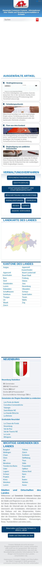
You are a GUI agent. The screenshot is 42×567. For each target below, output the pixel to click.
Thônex (25, 450)
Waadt (5, 303)
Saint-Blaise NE (10, 410)
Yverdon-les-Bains (10, 466)
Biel (23, 477)
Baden (24, 480)
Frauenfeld (26, 466)
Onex (5, 458)
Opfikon (25, 469)
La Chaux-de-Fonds (11, 423)
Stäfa (24, 463)
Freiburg (25, 278)
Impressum (8, 559)
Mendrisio (7, 463)
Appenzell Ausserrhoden (27, 268)
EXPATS (26, 206)
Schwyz (25, 292)
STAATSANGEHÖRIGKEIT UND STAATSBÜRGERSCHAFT (21, 189)
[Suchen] (37, 19)
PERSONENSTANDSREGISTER (21, 178)
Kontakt (16, 559)
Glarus (24, 281)
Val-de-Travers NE (11, 432)
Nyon (24, 474)
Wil (4, 460)
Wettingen (7, 452)
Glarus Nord (26, 471)
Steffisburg (26, 458)
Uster (5, 469)
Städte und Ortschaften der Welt (21, 535)
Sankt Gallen (27, 294)
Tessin (24, 297)
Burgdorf (6, 450)
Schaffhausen (8, 292)
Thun (24, 460)
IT (40, 1)
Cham (5, 455)
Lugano (6, 471)
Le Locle (7, 434)
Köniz (5, 480)
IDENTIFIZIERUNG (21, 183)
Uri (4, 300)
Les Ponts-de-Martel (11, 402)
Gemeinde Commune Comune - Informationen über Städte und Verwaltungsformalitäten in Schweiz (21, 12)
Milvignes (7, 437)
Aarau (24, 485)
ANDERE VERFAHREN (21, 211)
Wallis (24, 300)
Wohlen (25, 482)
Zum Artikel (21, 100)
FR (39, 1)
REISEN (16, 206)
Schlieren (25, 455)
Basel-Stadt (26, 275)
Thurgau (6, 297)
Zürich (5, 305)
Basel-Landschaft (28, 273)
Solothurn (7, 294)
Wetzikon (6, 482)
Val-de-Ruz (8, 429)
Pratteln (6, 477)
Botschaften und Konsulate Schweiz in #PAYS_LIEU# (21, 529)
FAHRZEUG (31, 200)
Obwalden (26, 289)
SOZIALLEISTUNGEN (14, 200)
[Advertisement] (21, 47)
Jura (23, 283)
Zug (23, 303)
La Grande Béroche (11, 413)
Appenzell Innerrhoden (7, 274)
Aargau (6, 267)
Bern (5, 278)
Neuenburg (26, 286)
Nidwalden (7, 289)
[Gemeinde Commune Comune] (21, 4)
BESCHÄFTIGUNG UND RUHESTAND (21, 195)
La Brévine (8, 416)
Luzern (5, 286)
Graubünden (8, 283)
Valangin (7, 408)
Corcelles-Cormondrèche (13, 405)
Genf (5, 281)
